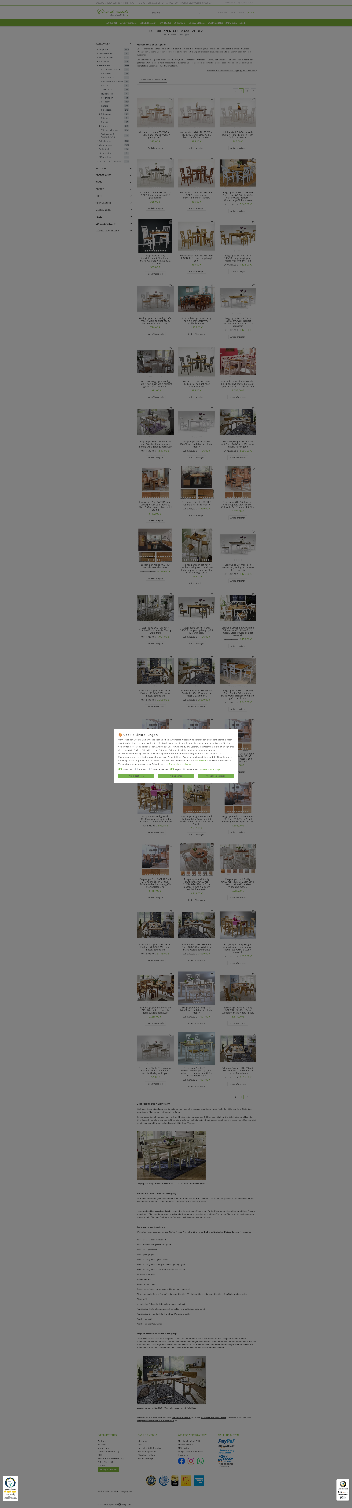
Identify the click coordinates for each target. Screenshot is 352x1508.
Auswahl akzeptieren (215, 776)
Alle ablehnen (176, 776)
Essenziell (128, 769)
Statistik (143, 769)
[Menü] (347, 1480)
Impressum (201, 760)
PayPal (178, 769)
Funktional (192, 769)
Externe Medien (160, 769)
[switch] (343, 1497)
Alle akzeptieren (136, 776)
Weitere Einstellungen (210, 769)
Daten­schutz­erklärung (180, 764)
